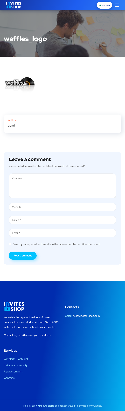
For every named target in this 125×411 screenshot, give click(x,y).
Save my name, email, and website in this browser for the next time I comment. (57, 244)
